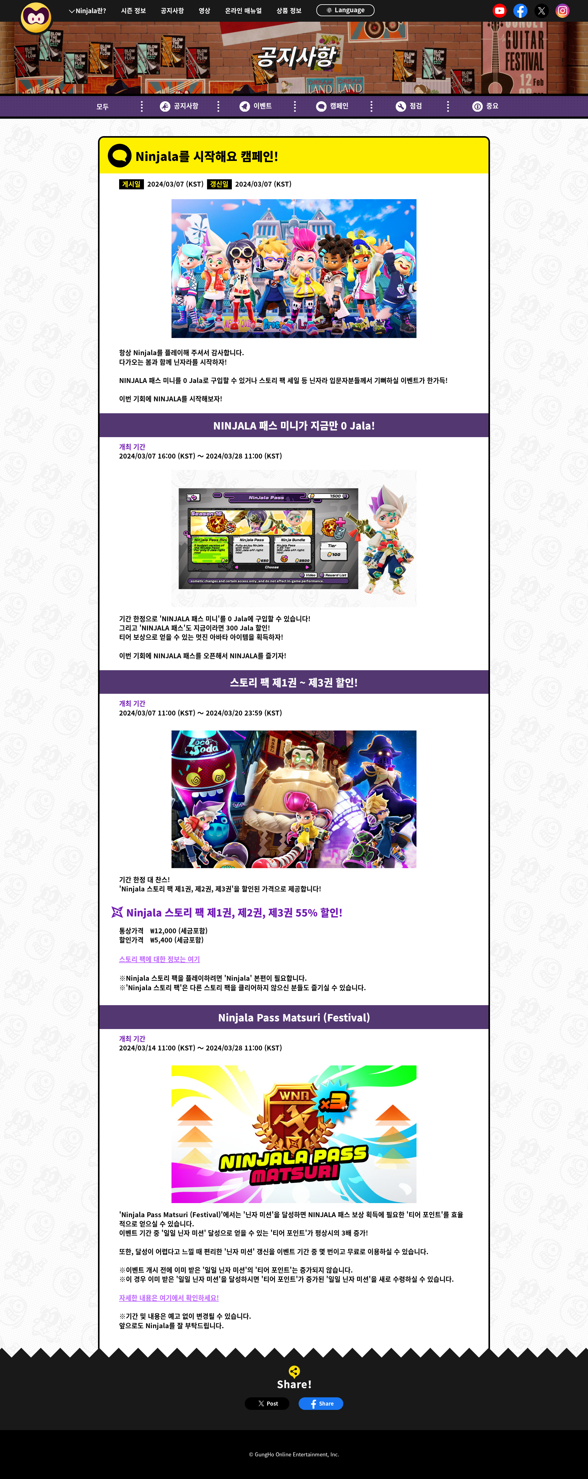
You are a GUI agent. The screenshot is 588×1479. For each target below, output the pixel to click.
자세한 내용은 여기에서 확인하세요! (169, 1297)
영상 (204, 10)
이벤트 (263, 105)
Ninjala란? (91, 10)
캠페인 (339, 105)
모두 (102, 106)
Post (272, 1403)
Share (326, 1403)
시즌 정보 (133, 10)
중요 (492, 105)
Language (349, 9)
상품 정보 (289, 10)
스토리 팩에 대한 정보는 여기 (159, 959)
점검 (416, 105)
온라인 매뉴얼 (243, 10)
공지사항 (172, 10)
